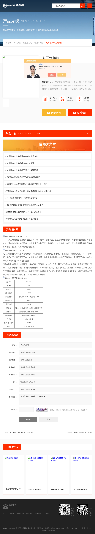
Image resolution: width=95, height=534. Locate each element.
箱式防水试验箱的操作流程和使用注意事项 (24, 212)
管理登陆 (51, 530)
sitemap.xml (75, 528)
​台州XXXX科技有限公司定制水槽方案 (21, 198)
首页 (9, 43)
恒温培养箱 (38, 43)
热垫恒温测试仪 (13, 489)
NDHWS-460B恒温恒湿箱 (36, 489)
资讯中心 (20, 514)
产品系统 (17, 43)
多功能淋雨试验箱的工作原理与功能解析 (23, 177)
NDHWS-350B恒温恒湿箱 (59, 489)
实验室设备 (27, 43)
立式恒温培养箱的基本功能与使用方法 (22, 156)
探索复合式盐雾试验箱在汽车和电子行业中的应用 (26, 184)
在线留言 (38, 514)
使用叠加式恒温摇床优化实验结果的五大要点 (24, 205)
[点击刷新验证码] (42, 410)
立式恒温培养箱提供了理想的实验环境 (22, 170)
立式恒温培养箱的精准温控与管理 (20, 163)
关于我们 (11, 514)
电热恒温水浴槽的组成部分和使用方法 (22, 219)
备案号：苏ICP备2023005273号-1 (57, 528)
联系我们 (82, 112)
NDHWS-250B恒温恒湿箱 (81, 489)
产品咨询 (56, 112)
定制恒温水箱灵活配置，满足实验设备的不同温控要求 (28, 191)
